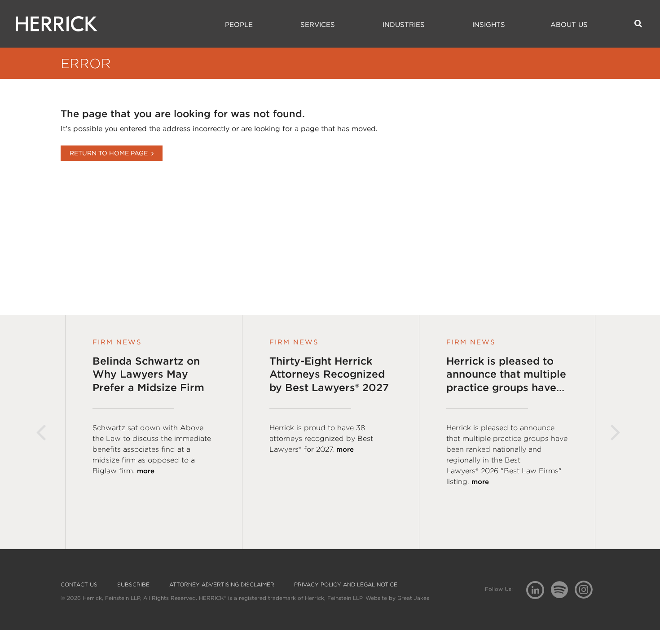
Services (317, 25)
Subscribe (133, 584)
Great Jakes (413, 598)
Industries (404, 25)
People (239, 25)
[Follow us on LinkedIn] (538, 591)
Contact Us (79, 584)
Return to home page (109, 153)
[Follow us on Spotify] (563, 594)
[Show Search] (638, 23)
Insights (488, 25)
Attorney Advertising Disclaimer (221, 584)
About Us (569, 25)
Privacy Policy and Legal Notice (345, 584)
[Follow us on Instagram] (587, 589)
